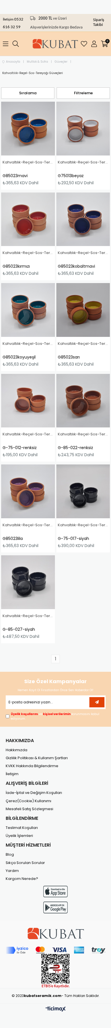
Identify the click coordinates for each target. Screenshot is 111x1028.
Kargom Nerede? (22, 878)
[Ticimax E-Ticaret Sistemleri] (56, 1009)
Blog (10, 854)
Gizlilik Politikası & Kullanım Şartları (37, 758)
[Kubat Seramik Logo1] (55, 933)
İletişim (8, 19)
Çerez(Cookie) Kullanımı (28, 801)
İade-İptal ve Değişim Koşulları (34, 792)
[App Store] (55, 891)
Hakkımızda (16, 750)
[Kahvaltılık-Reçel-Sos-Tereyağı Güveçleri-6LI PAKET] (28, 128)
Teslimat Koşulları (22, 827)
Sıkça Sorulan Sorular (25, 862)
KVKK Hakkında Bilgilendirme (32, 766)
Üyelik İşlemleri (19, 835)
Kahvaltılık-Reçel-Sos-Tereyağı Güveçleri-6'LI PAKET (28, 162)
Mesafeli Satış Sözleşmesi (29, 809)
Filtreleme (83, 93)
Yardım (12, 870)
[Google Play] (55, 907)
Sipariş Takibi (98, 22)
